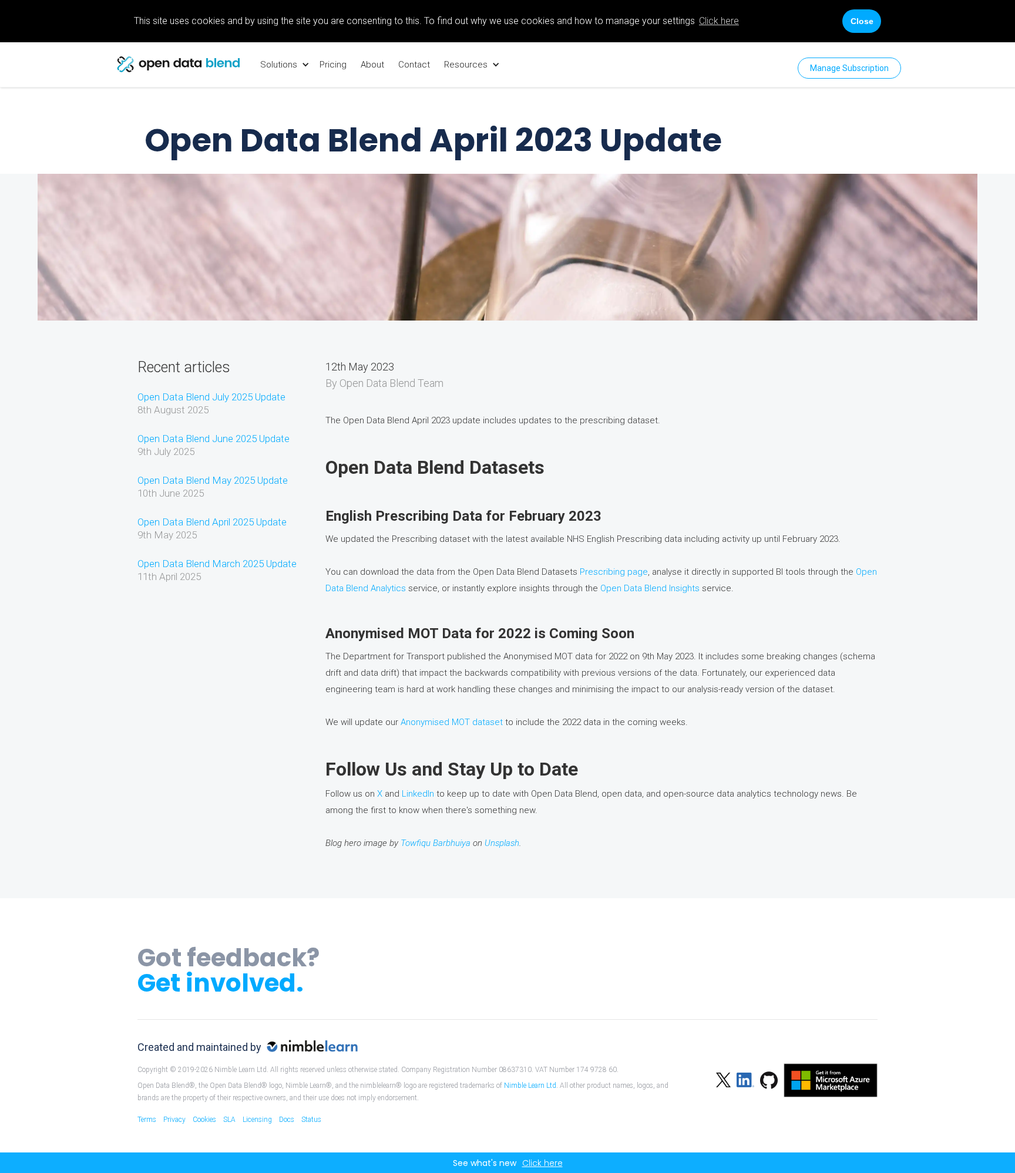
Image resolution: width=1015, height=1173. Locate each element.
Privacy (174, 1119)
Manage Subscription (849, 68)
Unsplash (502, 843)
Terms (146, 1119)
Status (311, 1119)
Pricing (333, 64)
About (372, 64)
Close (862, 21)
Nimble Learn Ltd (530, 1085)
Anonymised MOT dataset (452, 722)
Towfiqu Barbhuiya (435, 843)
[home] (178, 65)
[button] (282, 64)
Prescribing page (614, 572)
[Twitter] (723, 1079)
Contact (414, 64)
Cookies (204, 1119)
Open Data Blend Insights (650, 588)
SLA (229, 1119)
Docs (286, 1119)
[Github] (766, 1078)
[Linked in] (742, 1079)
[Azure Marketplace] (828, 1078)
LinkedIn (418, 793)
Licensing (257, 1119)
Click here (719, 20)
